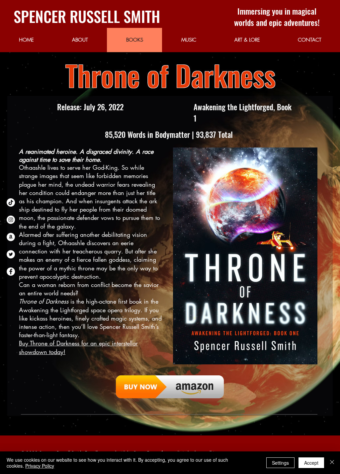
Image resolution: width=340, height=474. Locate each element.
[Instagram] (11, 220)
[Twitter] (11, 254)
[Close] (332, 463)
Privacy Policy (39, 465)
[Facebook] (11, 271)
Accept (311, 462)
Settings (280, 462)
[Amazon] (11, 237)
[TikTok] (11, 202)
